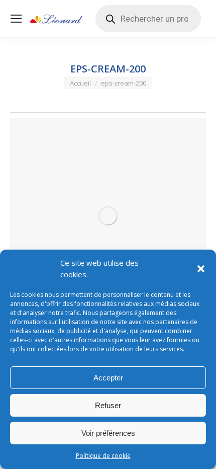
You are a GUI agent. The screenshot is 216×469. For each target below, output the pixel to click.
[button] (201, 269)
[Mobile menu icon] (16, 19)
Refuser (108, 405)
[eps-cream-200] (108, 216)
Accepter (108, 377)
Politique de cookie (103, 455)
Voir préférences (108, 433)
